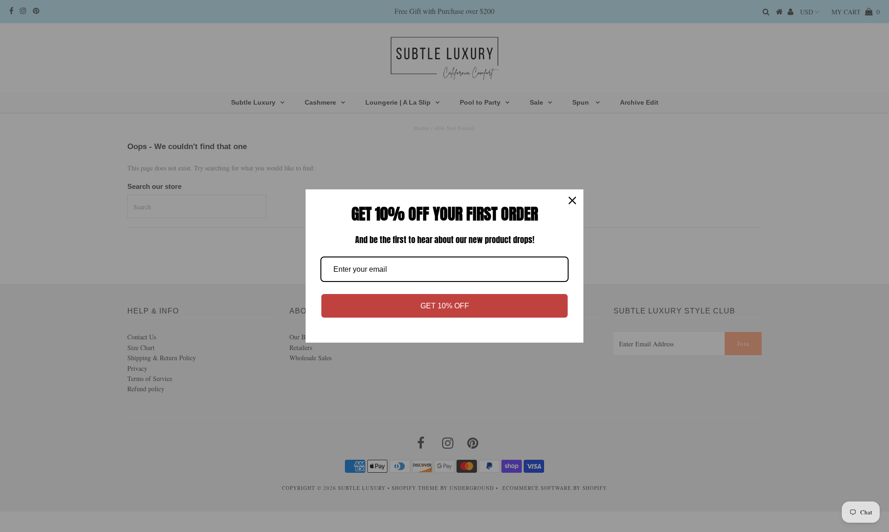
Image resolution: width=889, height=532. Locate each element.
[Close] (572, 200)
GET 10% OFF (444, 306)
